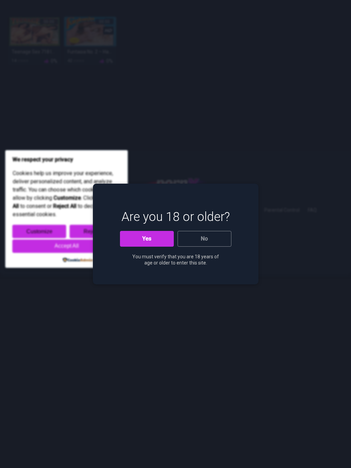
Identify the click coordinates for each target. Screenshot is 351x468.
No (204, 238)
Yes (147, 238)
